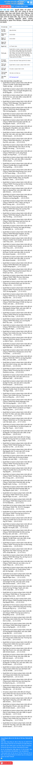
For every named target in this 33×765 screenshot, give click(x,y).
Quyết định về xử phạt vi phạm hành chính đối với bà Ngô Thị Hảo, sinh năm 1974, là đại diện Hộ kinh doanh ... (17, 581)
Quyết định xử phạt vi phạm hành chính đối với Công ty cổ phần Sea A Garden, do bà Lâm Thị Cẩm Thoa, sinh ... (17, 239)
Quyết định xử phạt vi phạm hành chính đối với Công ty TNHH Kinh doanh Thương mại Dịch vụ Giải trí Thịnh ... (17, 339)
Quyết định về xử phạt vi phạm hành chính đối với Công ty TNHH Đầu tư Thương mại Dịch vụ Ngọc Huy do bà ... (17, 594)
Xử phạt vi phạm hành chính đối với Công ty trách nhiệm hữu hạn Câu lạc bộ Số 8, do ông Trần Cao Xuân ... (17, 693)
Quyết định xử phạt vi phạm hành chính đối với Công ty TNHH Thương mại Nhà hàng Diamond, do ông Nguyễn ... (17, 196)
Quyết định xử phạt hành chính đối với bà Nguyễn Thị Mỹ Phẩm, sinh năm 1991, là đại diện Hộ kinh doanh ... (17, 538)
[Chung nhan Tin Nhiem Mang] (11, 758)
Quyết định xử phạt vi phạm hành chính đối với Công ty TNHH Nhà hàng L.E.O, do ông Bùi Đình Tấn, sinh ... (17, 320)
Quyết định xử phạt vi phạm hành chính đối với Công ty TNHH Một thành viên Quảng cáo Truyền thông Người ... (17, 264)
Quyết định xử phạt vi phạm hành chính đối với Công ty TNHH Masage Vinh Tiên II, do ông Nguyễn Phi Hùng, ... (17, 146)
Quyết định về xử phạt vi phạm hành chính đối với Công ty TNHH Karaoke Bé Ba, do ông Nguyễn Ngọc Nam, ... (17, 575)
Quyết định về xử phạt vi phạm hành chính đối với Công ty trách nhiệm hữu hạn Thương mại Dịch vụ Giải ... (17, 619)
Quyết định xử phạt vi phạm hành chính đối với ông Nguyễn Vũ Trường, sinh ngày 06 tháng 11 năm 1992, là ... (17, 227)
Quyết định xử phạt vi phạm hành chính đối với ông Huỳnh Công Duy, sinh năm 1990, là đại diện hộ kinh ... (17, 699)
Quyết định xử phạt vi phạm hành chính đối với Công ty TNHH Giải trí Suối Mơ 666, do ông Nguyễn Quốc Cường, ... (17, 482)
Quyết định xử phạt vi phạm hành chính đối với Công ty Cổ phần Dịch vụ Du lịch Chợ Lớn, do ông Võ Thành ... (17, 519)
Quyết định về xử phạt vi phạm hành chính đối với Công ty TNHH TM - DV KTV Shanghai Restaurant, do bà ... (17, 507)
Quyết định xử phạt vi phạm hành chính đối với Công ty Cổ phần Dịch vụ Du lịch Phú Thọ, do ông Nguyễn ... (17, 469)
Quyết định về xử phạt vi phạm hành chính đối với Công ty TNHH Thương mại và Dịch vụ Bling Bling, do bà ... (17, 513)
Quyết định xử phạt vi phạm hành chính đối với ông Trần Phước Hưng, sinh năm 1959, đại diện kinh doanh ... (17, 656)
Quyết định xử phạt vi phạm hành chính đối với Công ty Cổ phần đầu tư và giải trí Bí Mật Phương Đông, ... (17, 165)
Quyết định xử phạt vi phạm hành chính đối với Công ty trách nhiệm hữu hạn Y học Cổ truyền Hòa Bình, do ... (17, 687)
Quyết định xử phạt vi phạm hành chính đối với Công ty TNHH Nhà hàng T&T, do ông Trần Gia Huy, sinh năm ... (17, 208)
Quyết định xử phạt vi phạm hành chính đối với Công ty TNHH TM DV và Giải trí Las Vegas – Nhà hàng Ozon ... (17, 407)
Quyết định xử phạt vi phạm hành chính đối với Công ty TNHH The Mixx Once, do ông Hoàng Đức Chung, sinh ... (17, 476)
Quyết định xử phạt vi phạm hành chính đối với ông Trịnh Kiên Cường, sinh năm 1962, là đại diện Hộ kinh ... (17, 364)
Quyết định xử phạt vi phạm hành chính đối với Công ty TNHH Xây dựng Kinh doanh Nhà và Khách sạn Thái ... (17, 270)
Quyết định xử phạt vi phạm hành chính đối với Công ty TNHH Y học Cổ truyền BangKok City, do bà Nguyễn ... (17, 90)
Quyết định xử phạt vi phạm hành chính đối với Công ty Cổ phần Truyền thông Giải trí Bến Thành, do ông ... (17, 84)
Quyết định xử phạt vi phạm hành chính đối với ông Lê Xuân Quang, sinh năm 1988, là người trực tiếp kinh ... (17, 712)
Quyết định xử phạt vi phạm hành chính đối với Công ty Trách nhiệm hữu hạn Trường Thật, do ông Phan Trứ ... (17, 333)
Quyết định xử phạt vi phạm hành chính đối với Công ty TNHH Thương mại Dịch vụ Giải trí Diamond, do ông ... (17, 370)
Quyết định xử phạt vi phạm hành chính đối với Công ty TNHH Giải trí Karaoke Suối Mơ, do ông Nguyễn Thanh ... (17, 121)
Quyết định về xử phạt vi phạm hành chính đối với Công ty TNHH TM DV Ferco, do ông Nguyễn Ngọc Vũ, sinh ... (17, 494)
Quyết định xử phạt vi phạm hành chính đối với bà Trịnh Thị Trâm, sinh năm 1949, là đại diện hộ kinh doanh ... (17, 413)
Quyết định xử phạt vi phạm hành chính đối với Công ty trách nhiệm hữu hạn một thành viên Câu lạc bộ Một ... (17, 668)
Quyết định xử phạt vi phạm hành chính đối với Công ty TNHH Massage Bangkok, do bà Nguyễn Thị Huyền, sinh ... (17, 525)
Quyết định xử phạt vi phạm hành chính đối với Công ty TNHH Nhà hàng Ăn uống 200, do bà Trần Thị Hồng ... (17, 215)
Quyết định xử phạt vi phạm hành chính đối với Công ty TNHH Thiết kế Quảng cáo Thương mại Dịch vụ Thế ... (17, 445)
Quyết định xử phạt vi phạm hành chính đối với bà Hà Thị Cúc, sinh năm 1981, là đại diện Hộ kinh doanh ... (17, 96)
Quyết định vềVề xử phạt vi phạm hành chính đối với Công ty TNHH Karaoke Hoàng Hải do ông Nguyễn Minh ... (17, 600)
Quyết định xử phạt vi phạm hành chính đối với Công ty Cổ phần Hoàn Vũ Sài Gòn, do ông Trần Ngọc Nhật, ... (17, 389)
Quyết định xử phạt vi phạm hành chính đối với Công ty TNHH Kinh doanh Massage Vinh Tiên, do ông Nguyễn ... (17, 109)
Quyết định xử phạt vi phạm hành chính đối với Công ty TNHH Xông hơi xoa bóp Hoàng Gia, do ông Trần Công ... (17, 314)
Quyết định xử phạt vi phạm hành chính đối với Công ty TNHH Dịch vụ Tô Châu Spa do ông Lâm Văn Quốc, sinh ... (17, 420)
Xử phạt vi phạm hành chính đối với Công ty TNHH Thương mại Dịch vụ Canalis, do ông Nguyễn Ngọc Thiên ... (16, 438)
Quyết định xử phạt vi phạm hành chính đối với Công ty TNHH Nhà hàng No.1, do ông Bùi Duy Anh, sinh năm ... (17, 140)
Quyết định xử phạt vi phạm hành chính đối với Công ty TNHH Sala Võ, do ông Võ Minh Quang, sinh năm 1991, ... (17, 457)
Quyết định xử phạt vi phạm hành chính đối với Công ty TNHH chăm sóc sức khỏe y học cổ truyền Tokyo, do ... (17, 563)
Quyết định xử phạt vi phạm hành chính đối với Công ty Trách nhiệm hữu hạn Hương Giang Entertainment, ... (17, 115)
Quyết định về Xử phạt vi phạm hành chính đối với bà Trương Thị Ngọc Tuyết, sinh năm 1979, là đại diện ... (17, 588)
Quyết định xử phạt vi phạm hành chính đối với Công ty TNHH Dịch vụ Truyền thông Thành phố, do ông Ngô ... (17, 569)
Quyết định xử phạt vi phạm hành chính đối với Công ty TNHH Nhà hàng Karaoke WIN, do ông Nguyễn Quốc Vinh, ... (17, 488)
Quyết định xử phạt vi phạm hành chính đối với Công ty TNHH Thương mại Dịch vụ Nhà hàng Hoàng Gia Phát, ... (17, 183)
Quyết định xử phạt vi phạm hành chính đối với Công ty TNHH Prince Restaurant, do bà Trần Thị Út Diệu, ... (17, 351)
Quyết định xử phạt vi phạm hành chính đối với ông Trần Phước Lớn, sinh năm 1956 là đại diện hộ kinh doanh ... (17, 650)
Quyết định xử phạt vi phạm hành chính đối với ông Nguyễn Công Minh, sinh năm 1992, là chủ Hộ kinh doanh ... (17, 128)
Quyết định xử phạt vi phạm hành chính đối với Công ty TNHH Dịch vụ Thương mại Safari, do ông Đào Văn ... (17, 295)
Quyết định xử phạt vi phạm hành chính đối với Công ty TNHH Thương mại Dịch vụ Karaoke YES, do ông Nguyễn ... (17, 289)
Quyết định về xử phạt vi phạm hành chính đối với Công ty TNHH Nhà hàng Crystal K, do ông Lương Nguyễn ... (17, 625)
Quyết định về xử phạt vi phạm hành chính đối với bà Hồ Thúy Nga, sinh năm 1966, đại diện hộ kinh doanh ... (17, 724)
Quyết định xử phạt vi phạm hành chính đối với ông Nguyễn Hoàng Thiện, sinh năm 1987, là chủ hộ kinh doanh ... (17, 308)
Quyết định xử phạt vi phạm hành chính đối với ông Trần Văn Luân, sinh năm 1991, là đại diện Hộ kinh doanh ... (17, 134)
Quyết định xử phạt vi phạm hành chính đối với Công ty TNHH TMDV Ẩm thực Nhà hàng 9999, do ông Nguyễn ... (17, 277)
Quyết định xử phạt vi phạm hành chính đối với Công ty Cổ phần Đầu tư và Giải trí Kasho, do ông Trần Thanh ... (17, 426)
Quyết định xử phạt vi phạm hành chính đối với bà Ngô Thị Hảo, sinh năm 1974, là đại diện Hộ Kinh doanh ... (17, 382)
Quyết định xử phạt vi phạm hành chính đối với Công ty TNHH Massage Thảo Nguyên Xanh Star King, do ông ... (17, 103)
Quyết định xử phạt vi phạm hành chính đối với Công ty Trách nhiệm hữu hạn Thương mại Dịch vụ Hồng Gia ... (17, 395)
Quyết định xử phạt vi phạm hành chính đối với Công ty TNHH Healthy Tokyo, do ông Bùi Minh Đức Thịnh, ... (17, 177)
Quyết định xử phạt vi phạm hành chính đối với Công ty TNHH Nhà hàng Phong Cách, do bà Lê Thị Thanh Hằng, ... (17, 171)
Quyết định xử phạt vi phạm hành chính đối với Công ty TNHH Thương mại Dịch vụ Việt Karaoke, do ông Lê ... (17, 463)
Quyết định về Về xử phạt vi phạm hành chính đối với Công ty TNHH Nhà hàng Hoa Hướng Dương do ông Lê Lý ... (17, 606)
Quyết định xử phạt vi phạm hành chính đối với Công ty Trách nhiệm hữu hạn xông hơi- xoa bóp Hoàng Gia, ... (17, 718)
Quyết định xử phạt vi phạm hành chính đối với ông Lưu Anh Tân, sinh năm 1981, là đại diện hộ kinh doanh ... (17, 159)
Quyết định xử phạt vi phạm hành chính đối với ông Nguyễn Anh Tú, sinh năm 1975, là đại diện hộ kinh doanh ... (17, 451)
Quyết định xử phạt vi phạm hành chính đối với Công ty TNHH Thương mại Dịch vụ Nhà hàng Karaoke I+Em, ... (17, 544)
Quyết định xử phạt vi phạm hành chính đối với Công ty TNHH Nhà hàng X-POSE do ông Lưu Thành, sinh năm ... (17, 302)
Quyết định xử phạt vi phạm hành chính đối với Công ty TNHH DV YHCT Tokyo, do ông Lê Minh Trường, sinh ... (17, 202)
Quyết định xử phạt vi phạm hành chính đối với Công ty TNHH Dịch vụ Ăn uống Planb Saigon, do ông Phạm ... (17, 152)
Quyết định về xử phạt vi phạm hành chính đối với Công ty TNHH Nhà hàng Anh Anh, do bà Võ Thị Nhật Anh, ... (17, 500)
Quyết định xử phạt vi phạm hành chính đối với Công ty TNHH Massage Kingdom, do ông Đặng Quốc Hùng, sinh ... (17, 233)
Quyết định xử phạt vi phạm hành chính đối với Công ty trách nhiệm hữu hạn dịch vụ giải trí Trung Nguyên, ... (17, 643)
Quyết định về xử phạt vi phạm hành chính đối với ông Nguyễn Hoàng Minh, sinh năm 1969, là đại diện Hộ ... (17, 631)
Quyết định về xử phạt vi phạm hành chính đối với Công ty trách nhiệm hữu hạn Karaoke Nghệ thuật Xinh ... (17, 675)
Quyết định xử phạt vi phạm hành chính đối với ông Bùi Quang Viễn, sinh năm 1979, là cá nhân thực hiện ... (17, 376)
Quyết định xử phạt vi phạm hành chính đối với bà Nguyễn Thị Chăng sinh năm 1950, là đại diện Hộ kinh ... (17, 432)
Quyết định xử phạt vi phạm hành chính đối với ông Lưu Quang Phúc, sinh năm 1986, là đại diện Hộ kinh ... (17, 190)
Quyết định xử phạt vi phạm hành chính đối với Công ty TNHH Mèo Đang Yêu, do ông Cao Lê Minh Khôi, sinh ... (17, 556)
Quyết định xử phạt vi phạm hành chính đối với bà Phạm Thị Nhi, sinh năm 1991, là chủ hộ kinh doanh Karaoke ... (17, 252)
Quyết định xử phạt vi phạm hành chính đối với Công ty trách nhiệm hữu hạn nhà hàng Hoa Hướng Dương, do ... (17, 681)
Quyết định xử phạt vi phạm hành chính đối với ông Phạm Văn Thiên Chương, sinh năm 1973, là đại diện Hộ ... (17, 550)
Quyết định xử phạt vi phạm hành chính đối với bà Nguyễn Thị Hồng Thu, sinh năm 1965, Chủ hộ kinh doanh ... (17, 662)
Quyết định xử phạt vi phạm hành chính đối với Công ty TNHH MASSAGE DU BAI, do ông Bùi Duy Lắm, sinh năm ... (17, 532)
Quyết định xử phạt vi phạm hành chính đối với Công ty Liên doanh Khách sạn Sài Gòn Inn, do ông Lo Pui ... (17, 283)
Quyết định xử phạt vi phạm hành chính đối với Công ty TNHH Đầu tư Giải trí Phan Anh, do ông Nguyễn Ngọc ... (17, 326)
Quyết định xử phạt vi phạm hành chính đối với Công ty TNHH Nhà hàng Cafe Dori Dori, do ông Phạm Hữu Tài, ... (17, 221)
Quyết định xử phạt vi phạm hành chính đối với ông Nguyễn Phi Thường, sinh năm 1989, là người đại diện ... (17, 345)
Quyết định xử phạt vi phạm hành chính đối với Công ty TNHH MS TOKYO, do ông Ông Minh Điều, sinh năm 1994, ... (17, 358)
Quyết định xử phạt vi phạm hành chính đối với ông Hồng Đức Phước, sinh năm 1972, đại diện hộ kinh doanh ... (17, 706)
